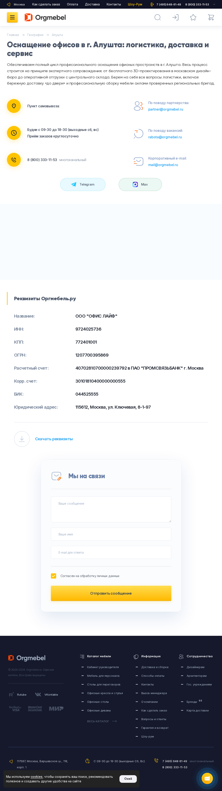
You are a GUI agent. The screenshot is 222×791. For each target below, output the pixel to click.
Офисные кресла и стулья (105, 693)
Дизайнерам (195, 667)
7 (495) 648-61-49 (174, 761)
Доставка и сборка (154, 667)
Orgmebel (28, 658)
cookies (36, 776)
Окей (128, 779)
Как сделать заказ (46, 4)
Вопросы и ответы (153, 719)
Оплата (72, 4)
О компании (149, 701)
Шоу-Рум (135, 4)
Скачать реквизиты (54, 439)
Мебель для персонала (103, 675)
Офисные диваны (99, 710)
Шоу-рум (147, 736)
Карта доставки (198, 710)
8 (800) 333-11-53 (42, 160)
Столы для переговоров (104, 684)
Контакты (114, 4)
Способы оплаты (152, 675)
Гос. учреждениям (199, 684)
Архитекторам (196, 675)
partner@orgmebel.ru (165, 109)
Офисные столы (98, 701)
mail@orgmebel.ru (163, 165)
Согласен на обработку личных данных (90, 576)
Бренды (194, 701)
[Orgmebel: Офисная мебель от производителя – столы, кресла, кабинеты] (45, 17)
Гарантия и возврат (154, 727)
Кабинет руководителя (103, 667)
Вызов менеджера (154, 693)
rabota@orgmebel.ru (165, 137)
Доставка (92, 4)
